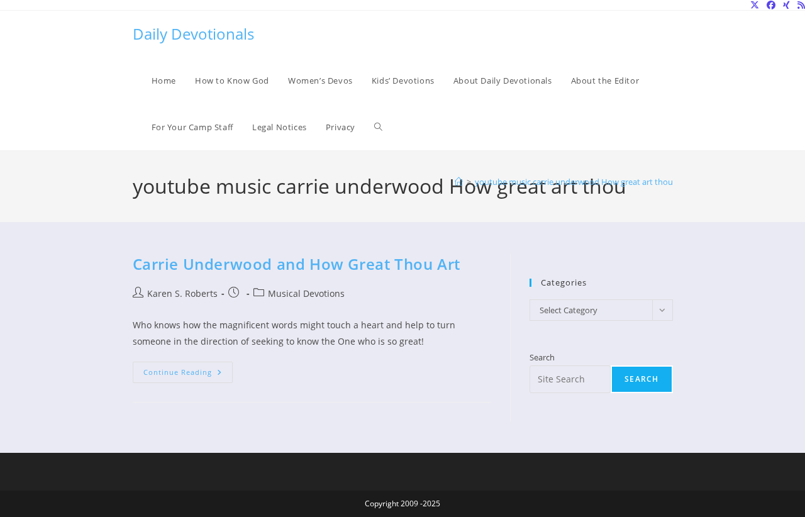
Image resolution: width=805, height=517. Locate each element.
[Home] (459, 181)
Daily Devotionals (193, 33)
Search (542, 357)
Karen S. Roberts (182, 293)
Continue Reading (188, 374)
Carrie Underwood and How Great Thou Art (296, 263)
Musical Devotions (306, 293)
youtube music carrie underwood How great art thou (574, 181)
